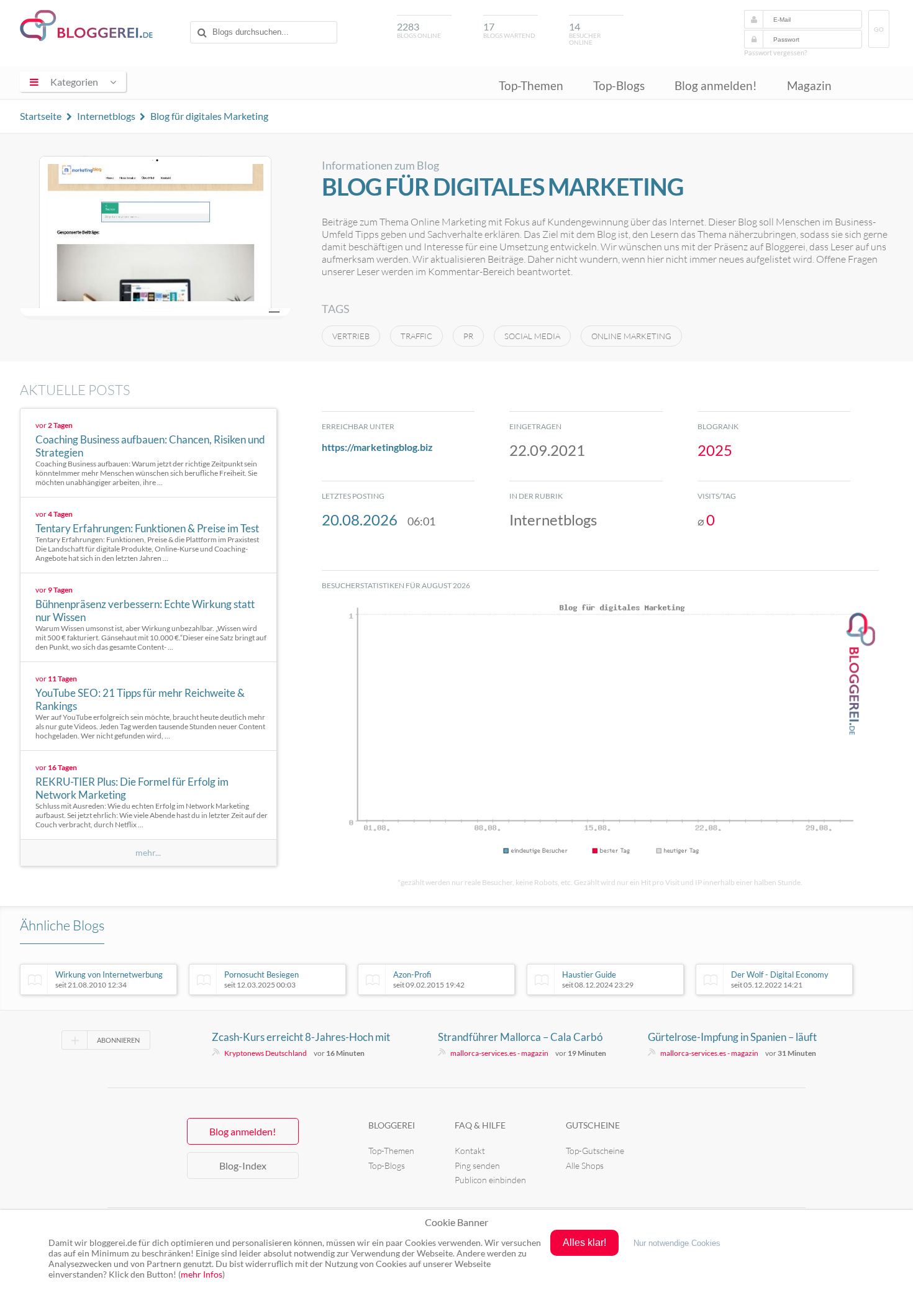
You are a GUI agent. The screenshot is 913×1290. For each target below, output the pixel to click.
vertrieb (351, 336)
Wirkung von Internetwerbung (109, 979)
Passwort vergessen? (775, 52)
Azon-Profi (429, 979)
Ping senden (477, 1165)
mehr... (148, 853)
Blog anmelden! (716, 85)
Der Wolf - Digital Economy (780, 979)
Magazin (809, 85)
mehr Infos (201, 1274)
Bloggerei (391, 1125)
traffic (416, 336)
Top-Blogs (619, 85)
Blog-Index (242, 1165)
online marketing (631, 336)
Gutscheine (593, 1125)
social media (532, 336)
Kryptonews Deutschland (265, 1053)
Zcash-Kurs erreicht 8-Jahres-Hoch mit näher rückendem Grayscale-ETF (301, 1037)
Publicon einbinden (490, 1179)
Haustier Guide (598, 979)
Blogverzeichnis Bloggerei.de (86, 25)
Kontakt (470, 1150)
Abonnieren (118, 1040)
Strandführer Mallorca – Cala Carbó (520, 1036)
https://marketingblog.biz (377, 447)
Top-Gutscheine (595, 1150)
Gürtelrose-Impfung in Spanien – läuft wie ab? (732, 1037)
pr (468, 336)
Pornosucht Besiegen (261, 979)
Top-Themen (531, 85)
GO (879, 29)
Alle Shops (585, 1165)
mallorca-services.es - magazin (499, 1053)
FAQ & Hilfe (480, 1125)
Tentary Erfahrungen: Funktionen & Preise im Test (147, 528)
